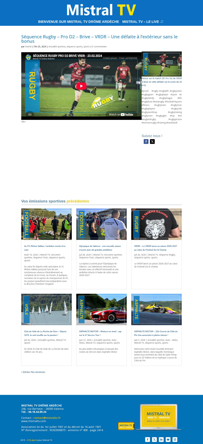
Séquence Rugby (167, 254)
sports (87, 46)
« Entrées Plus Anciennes (33, 372)
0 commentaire (99, 46)
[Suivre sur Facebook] (146, 141)
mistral (28, 46)
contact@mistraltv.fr (46, 418)
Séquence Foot (40, 257)
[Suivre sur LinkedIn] (161, 439)
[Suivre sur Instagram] (175, 439)
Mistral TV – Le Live (140, 22)
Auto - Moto (171, 340)
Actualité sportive (57, 46)
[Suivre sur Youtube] (168, 439)
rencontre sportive (113, 254)
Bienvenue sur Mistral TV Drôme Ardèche (78, 22)
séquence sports (74, 46)
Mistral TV (45, 254)
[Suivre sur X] (152, 141)
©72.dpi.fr (32, 440)
